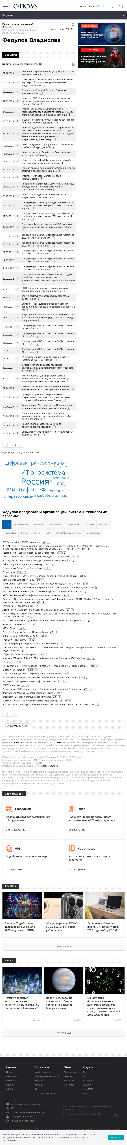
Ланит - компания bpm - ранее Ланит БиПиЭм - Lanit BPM (33, 609)
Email (55, 490)
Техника (39, 1084)
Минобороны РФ (60, 467)
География (10, 532)
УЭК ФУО (60, 478)
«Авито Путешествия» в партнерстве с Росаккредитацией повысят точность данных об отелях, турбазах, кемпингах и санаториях (47, 111)
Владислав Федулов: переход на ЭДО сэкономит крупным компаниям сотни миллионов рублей (47, 225)
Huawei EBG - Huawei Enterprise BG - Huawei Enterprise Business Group (40, 677)
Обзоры (10, 1084)
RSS (12, 1108)
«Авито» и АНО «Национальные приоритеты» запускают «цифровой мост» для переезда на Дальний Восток (46, 101)
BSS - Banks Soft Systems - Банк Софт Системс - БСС (29, 681)
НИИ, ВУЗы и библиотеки (68, 532)
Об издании (70, 1072)
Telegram (88, 1088)
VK (84, 1076)
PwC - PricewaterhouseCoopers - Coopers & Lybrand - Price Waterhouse (39, 591)
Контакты (69, 1084)
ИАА (48, 532)
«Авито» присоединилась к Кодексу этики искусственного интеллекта (44, 196)
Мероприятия (94, 532)
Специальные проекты (47, 1076)
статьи (58, 742)
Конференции (42, 1072)
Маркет (39, 1080)
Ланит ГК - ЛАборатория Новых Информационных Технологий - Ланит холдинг (44, 587)
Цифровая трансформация (34, 463)
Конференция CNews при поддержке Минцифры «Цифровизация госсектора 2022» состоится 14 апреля (48, 205)
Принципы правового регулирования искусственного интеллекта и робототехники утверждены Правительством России (46, 397)
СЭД (61, 483)
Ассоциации (56, 524)
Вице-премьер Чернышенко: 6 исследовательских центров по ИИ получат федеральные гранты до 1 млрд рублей (48, 317)
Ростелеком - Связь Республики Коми (22, 568)
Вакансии (69, 1080)
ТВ (36, 1088)
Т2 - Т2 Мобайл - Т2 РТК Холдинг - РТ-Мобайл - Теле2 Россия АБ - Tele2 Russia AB (45, 665)
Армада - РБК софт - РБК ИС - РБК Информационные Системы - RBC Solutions (43, 658)
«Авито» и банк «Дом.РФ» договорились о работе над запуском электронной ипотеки (48, 161)
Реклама (68, 1076)
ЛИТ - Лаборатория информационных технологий (29, 643)
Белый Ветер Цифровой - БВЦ (18, 579)
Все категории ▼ (63, 29)
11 (48, 542)
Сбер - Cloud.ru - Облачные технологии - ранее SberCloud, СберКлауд (39, 575)
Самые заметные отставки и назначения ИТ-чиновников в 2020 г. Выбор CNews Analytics (46, 388)
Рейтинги (11, 1080)
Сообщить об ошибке (22, 1116)
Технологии (74, 524)
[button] (111, 6)
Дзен (85, 1093)
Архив (9, 1088)
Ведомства (38, 524)
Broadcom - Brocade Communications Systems (26, 696)
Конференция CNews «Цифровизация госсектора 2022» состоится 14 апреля (48, 236)
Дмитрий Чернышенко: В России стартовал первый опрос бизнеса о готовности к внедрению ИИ (48, 306)
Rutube (87, 1084)
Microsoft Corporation (13, 669)
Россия (35, 481)
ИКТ (7, 524)
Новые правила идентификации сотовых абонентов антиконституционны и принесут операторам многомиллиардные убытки (45, 378)
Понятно (115, 1137)
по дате (6, 63)
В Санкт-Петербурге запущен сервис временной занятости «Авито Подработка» (48, 121)
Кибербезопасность (52, 495)
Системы (89, 524)
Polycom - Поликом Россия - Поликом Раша (25, 632)
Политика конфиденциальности (28, 1112)
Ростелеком (8, 572)
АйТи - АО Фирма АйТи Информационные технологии (31, 595)
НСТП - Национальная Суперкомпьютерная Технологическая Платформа (41, 620)
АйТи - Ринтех (9, 628)
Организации (21, 524)
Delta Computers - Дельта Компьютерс (23, 564)
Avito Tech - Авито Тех (14, 624)
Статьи (24, 532)
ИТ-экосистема (43, 472)
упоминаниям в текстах (25, 63)
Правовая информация (23, 1120)
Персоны (103, 524)
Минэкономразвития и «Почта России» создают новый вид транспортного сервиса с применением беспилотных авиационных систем (48, 277)
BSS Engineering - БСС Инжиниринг (21, 542)
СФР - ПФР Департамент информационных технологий (31, 673)
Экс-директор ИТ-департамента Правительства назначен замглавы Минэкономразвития (47, 407)
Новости (10, 1072)
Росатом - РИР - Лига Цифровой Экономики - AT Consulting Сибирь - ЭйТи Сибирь (46, 704)
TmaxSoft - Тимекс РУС (14, 639)
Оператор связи (18, 496)
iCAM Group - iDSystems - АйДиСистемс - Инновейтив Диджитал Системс (41, 583)
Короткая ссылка (19, 726)
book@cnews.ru (49, 765)
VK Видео (88, 1080)
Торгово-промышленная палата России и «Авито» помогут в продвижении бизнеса (48, 169)
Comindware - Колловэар (15, 605)
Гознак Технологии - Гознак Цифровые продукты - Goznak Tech (36, 556)
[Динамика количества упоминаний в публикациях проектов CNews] (74, 64)
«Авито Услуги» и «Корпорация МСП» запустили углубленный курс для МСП (47, 146)
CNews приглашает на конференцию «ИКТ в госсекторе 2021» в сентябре (45, 358)
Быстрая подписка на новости (27, 1104)
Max (85, 1072)
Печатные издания (45, 1093)
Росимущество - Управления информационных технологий (34, 560)
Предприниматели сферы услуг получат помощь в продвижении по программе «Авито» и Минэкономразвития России (48, 186)
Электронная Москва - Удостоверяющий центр (27, 692)
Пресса (37, 532)
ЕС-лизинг (7, 662)
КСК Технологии (11, 685)
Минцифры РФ (26, 489)
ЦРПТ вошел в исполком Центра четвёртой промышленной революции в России (45, 289)
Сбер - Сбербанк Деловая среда (19, 654)
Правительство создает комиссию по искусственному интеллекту (41, 425)
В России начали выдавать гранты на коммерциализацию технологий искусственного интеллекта (47, 367)
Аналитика (12, 1076)
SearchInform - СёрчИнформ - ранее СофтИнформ (29, 552)
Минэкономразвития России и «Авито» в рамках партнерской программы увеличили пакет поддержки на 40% (47, 82)
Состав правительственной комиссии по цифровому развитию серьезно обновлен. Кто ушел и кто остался (46, 416)
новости (17, 742)
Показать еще (63, 946)
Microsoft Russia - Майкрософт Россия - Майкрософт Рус (32, 700)
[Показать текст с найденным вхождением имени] (40, 64)
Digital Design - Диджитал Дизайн (20, 635)
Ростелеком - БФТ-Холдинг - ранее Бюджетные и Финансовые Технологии (42, 689)
